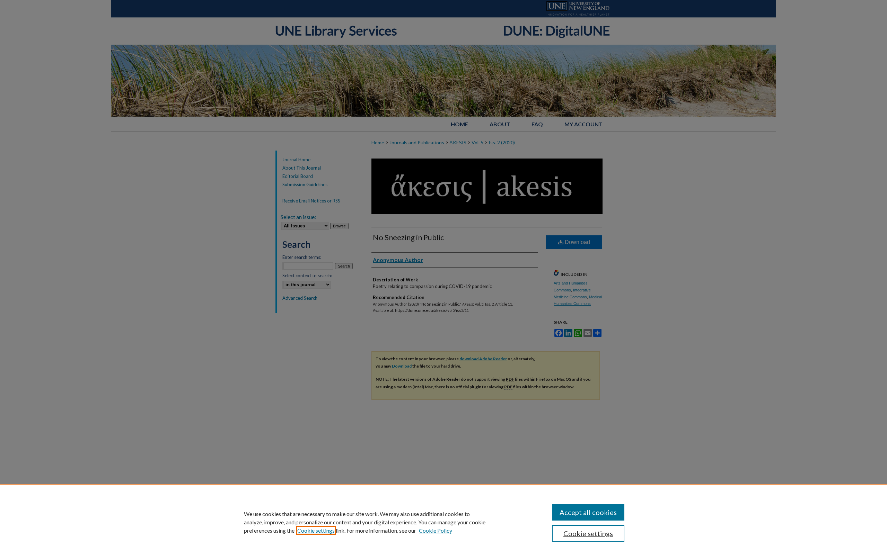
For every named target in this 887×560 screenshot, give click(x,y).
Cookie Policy (435, 530)
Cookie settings (316, 530)
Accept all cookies (588, 512)
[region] (443, 522)
